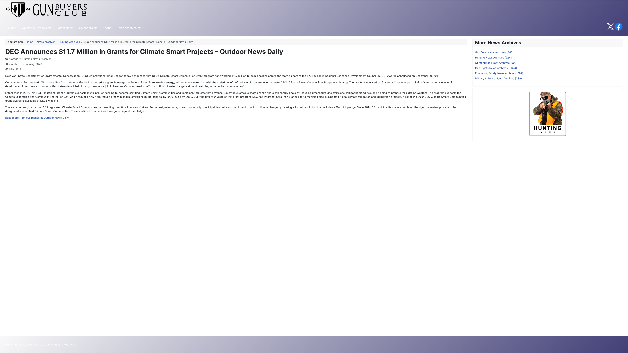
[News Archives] (139, 28)
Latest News (65, 28)
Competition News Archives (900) (496, 62)
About (107, 28)
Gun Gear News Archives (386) (494, 52)
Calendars (86, 28)
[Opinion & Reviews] (49, 28)
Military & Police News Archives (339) (498, 78)
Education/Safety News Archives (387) (499, 73)
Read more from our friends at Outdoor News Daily (37, 117)
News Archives (126, 28)
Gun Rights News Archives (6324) (496, 68)
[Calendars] (95, 28)
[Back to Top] (622, 347)
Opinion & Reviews (34, 28)
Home (12, 28)
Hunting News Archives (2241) (494, 57)
